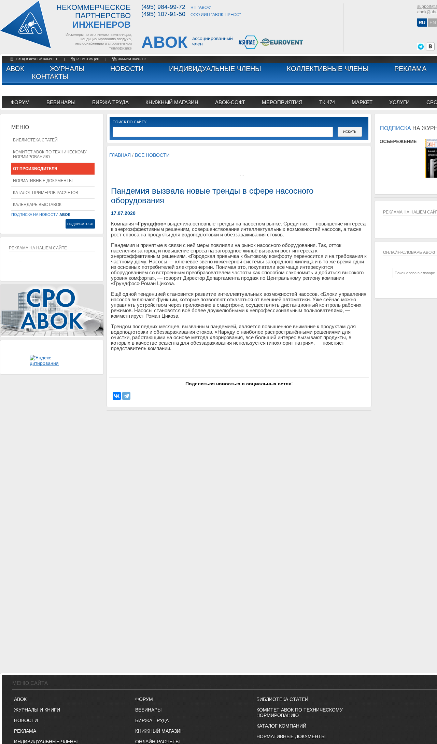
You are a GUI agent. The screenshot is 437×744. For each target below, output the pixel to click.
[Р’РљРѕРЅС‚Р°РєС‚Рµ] (117, 396)
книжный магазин (171, 102)
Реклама (410, 68)
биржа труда (110, 102)
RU (422, 22)
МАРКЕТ (362, 102)
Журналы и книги (37, 710)
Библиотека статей (35, 140)
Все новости (152, 155)
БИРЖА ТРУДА (152, 720)
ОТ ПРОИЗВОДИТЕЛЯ (35, 168)
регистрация (87, 59)
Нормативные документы (43, 180)
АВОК (15, 68)
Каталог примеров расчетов (45, 192)
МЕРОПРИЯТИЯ (282, 102)
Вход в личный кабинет (37, 59)
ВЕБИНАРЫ (148, 710)
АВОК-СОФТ (230, 102)
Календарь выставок (37, 204)
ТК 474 (327, 102)
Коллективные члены (328, 68)
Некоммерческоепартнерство (93, 16)
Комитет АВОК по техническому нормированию (50, 154)
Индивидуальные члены (215, 68)
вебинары (60, 102)
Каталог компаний (281, 726)
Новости (126, 68)
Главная (120, 155)
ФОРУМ (20, 102)
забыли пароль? (132, 59)
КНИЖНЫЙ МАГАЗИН (159, 731)
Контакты (50, 76)
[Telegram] (126, 396)
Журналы (67, 68)
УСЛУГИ (399, 102)
